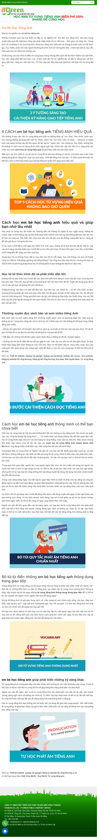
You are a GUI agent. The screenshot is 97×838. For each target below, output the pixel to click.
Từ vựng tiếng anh (56, 776)
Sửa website (87, 356)
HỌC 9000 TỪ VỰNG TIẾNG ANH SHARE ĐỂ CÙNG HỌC (48, 18)
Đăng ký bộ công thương (44, 359)
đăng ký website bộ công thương (57, 773)
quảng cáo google (33, 773)
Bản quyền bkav (72, 359)
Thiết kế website (17, 356)
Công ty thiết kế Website (19, 2)
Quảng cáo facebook (53, 356)
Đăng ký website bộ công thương (17, 359)
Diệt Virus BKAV (29, 776)
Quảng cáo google (34, 356)
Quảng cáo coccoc (71, 356)
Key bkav (60, 359)
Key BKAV (43, 776)
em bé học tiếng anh (30, 33)
